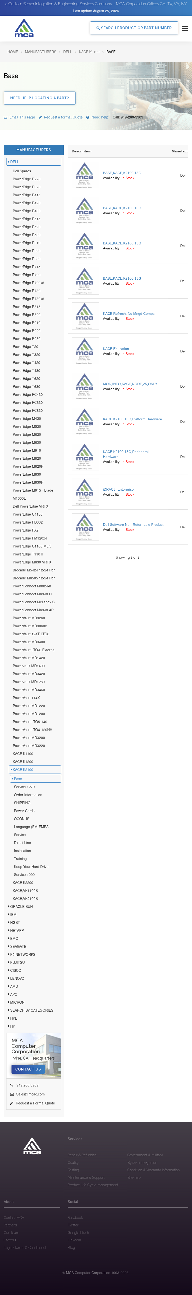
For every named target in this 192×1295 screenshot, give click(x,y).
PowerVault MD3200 (29, 737)
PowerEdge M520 (27, 426)
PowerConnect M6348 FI (32, 593)
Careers (10, 1240)
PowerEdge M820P (28, 466)
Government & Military (145, 1155)
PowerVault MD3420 (29, 673)
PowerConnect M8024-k (32, 585)
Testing (73, 1170)
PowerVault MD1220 (29, 705)
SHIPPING (22, 802)
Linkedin (74, 1240)
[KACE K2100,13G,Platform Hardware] (85, 421)
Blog (71, 1248)
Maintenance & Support (86, 1178)
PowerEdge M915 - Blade (33, 490)
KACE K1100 (23, 753)
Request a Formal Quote (35, 1102)
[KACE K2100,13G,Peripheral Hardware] (85, 456)
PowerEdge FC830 (28, 410)
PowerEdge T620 (26, 378)
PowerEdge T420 (26, 362)
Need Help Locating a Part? (39, 98)
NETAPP (17, 930)
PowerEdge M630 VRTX (32, 561)
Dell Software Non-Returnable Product (133, 525)
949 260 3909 (27, 1084)
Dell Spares (22, 170)
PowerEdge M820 (27, 458)
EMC (14, 938)
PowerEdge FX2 (25, 530)
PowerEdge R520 (26, 226)
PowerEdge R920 (26, 330)
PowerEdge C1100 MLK (32, 545)
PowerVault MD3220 (29, 745)
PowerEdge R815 (26, 306)
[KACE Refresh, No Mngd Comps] (85, 316)
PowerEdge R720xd (28, 282)
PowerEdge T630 (26, 386)
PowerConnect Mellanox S (33, 601)
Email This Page (21, 117)
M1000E (19, 498)
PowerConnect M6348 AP (33, 609)
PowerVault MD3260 (29, 617)
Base (18, 778)
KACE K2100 (89, 51)
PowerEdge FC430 (28, 394)
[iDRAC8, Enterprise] (85, 491)
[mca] (32, 1146)
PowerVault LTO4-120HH (32, 729)
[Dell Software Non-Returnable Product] (85, 527)
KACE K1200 (23, 761)
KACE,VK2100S (25, 898)
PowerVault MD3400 (29, 641)
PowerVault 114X (26, 697)
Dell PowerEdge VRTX (30, 506)
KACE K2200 (23, 882)
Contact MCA (14, 1218)
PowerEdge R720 (26, 274)
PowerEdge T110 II (28, 553)
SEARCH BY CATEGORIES (31, 1010)
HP (12, 1026)
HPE (13, 1018)
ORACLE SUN (21, 906)
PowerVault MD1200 (29, 713)
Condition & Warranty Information (154, 1170)
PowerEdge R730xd (28, 298)
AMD (14, 986)
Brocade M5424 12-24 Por (34, 569)
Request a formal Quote (62, 117)
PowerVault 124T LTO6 (31, 633)
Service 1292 (24, 874)
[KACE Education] (85, 351)
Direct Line (22, 842)
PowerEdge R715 (26, 266)
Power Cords (24, 810)
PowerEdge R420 (26, 202)
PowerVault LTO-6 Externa (33, 649)
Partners (10, 1225)
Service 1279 (24, 786)
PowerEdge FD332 (28, 522)
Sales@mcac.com (30, 1093)
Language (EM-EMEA (31, 826)
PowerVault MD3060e (30, 625)
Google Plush (78, 1233)
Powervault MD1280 (29, 681)
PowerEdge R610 (26, 242)
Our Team (11, 1233)
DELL (67, 51)
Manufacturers (40, 51)
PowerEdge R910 (26, 322)
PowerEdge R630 (26, 258)
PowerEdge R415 (26, 194)
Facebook (75, 1218)
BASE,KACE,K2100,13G (122, 173)
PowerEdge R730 (26, 290)
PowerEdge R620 (26, 250)
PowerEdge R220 (26, 178)
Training (20, 858)
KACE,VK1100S (25, 890)
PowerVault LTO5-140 (30, 721)
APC (13, 994)
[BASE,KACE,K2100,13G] (85, 175)
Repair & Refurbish (82, 1155)
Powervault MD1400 (29, 665)
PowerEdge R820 (26, 314)
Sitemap (134, 1178)
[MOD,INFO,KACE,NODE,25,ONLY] (85, 386)
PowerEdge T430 (26, 370)
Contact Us (28, 1069)
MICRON (17, 1002)
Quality (73, 1163)
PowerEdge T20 (25, 346)
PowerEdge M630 (27, 442)
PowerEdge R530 (26, 234)
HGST (15, 922)
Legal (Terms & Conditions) (25, 1248)
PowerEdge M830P (28, 482)
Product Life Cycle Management (93, 1185)
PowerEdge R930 (26, 338)
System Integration (142, 1163)
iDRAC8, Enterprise (118, 489)
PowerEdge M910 (27, 450)
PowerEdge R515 (26, 218)
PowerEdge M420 (27, 418)
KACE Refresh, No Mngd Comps (128, 314)
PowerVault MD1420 (29, 657)
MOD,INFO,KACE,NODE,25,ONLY (130, 384)
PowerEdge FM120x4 (30, 538)
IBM (13, 914)
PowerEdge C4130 (27, 514)
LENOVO (17, 978)
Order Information (28, 794)
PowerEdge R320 (26, 186)
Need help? (116, 117)
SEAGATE (18, 946)
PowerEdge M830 (27, 474)
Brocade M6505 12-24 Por (34, 577)
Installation (22, 850)
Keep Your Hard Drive (31, 866)
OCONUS (21, 818)
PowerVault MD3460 (29, 689)
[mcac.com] (24, 27)
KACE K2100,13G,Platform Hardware (132, 419)
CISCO (15, 970)
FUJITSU (17, 962)
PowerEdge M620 (27, 434)
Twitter (73, 1225)
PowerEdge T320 (26, 354)
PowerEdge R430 (26, 210)
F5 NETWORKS (22, 954)
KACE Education (116, 349)
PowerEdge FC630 (28, 402)
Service (20, 834)
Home (13, 51)
